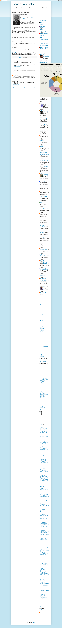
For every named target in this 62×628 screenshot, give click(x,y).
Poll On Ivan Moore (42, 511)
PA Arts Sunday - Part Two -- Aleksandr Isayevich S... (43, 582)
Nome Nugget (41, 405)
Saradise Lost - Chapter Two (43, 428)
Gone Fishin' (41, 570)
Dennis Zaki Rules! (42, 569)
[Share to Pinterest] (26, 57)
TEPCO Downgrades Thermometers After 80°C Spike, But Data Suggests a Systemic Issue (44, 24)
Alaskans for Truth (42, 353)
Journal (41, 274)
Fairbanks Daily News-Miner (43, 385)
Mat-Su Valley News (42, 308)
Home (24, 87)
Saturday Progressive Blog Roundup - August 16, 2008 (44, 514)
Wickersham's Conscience (43, 62)
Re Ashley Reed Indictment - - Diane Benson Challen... (44, 525)
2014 (40, 412)
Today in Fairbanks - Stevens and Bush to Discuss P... (44, 574)
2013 (40, 413)
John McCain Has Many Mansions (44, 499)
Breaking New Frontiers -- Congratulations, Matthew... (44, 464)
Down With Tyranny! (42, 302)
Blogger (34, 622)
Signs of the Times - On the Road (44, 550)
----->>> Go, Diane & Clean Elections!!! (43, 455)
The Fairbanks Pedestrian (43, 268)
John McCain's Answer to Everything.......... (43, 446)
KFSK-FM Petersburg (42, 393)
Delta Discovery (42, 383)
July (41, 598)
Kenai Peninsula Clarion (43, 391)
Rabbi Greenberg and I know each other (17, 52)
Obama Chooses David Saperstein (44, 479)
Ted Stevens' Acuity (42, 486)
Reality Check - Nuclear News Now (44, 48)
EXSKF (41, 37)
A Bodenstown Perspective (43, 278)
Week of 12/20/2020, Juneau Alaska (44, 141)
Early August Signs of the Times (44, 573)
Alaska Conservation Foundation (44, 344)
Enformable (41, 29)
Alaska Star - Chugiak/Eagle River (44, 379)
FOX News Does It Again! (43, 579)
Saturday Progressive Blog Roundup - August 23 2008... (44, 470)
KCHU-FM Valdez (42, 390)
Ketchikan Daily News (42, 392)
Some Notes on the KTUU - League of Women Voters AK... (44, 572)
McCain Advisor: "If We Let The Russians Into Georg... (44, 526)
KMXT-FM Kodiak (42, 395)
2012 (40, 414)
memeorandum (41, 332)
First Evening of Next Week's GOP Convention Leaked (44, 459)
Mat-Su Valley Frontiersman (43, 404)
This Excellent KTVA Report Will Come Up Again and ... (44, 436)
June (41, 599)
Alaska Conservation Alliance (43, 343)
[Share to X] (24, 57)
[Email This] (23, 57)
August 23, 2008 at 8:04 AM (16, 73)
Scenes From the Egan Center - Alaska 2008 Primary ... (44, 451)
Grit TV (40, 319)
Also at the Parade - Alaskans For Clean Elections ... (44, 473)
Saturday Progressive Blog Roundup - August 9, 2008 (44, 552)
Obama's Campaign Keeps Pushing (44, 482)
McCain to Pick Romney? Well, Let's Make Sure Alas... (44, 468)
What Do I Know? (42, 54)
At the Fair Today (42, 434)
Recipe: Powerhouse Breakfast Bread (44, 269)
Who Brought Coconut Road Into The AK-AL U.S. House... (44, 517)
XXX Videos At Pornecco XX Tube (44, 160)
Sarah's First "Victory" (43, 435)
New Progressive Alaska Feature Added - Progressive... (44, 522)
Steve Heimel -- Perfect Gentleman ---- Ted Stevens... (44, 495)
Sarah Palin (44, 286)
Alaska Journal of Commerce (43, 377)
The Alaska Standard (42, 372)
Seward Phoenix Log (42, 407)
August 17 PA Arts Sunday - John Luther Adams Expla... (44, 505)
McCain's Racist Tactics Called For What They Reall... (44, 576)
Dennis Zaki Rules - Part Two (43, 553)
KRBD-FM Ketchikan (42, 398)
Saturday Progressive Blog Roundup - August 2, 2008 (44, 594)
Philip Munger (15, 75)
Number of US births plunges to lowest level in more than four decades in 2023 (44, 119)
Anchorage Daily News (42, 380)
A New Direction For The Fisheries (44, 219)
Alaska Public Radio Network (43, 378)
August (41, 424)
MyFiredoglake (41, 304)
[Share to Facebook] (25, 57)
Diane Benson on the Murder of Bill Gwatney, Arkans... (44, 530)
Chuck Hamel (41, 609)
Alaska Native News (42, 366)
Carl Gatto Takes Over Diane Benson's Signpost (43, 483)
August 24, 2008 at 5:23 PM (16, 84)
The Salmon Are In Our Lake (43, 580)
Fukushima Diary (42, 22)
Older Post (35, 87)
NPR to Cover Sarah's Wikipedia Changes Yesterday (44, 443)
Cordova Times (41, 382)
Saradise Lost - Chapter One (43, 429)
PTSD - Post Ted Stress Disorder (44, 595)
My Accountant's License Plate (44, 515)
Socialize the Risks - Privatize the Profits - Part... (44, 502)
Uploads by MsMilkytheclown (44, 33)
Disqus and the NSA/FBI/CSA (43, 255)
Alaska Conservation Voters (43, 345)
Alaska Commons (42, 117)
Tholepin (41, 173)
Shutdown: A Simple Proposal (43, 249)
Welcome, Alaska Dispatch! (43, 523)
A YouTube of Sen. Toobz (43, 476)
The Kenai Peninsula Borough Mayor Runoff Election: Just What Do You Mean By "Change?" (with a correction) (44, 280)
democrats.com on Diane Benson (44, 531)
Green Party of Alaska (42, 360)
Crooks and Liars (42, 325)
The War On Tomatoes (46, 111)
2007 (40, 606)
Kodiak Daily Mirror (42, 397)
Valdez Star (41, 409)
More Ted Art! (42, 562)
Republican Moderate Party (43, 361)
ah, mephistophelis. (42, 26)
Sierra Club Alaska (42, 354)
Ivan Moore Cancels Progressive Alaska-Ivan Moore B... (44, 500)
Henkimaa (41, 202)
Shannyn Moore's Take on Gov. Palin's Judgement (44, 441)
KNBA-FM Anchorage (42, 396)
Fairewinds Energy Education (44, 47)
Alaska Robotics (42, 187)
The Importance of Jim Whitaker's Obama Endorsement (44, 538)
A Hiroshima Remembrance (43, 563)
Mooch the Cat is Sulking (43, 510)
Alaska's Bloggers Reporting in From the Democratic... (44, 462)
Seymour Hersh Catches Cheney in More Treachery (44, 564)
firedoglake (41, 303)
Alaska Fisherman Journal (43, 376)
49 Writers (41, 365)
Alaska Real (41, 248)
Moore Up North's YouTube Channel (44, 313)
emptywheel (41, 326)
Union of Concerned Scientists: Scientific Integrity (44, 45)
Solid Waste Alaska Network (43, 355)
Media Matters (41, 331)
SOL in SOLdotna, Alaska (43, 196)
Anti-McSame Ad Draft (43, 512)
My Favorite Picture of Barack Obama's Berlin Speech (44, 585)
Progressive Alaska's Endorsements (44, 456)
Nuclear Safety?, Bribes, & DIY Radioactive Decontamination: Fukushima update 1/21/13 (43, 35)
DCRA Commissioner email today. (44, 147)
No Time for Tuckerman (42, 130)
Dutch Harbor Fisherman (43, 384)
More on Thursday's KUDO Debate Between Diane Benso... (44, 597)
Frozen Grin (41, 103)
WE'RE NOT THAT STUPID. (43, 292)
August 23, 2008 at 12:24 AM (17, 66)
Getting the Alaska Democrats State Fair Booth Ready (44, 496)
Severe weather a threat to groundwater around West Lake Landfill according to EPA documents (44, 31)
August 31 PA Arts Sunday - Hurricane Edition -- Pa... (43, 431)
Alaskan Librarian (42, 140)
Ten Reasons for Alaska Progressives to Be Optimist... (44, 555)
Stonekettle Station (42, 110)
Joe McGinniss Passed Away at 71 (44, 237)
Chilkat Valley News (42, 381)
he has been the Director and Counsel (18, 35)
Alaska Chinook (42, 135)
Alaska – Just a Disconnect (43, 226)
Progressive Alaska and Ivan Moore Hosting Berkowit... (44, 504)
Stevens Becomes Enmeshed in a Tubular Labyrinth (44, 509)
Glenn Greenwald (42, 328)
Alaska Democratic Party (43, 359)
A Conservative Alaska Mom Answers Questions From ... (45, 556)
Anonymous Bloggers (43, 181)
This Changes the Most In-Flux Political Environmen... (44, 444)
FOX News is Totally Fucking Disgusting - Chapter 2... (43, 448)
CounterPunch (41, 324)
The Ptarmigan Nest (42, 254)
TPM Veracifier (41, 320)
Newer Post (14, 87)
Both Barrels (41, 146)
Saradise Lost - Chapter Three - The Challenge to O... (44, 427)
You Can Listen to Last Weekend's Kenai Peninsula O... (44, 536)
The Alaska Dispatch (42, 371)
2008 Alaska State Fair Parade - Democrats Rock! (44, 471)
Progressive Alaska (23, 4)
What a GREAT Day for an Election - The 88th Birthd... (44, 461)
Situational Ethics (42, 260)
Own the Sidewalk (42, 297)
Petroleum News (42, 406)
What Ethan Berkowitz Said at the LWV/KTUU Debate (44, 566)
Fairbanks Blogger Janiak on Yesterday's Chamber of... (43, 533)
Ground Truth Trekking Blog (43, 207)
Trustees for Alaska (42, 356)
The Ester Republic (42, 314)
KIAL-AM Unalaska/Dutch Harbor (44, 394)
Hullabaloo (41, 329)
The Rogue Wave (42, 213)
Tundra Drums (41, 408)
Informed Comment (42, 330)
